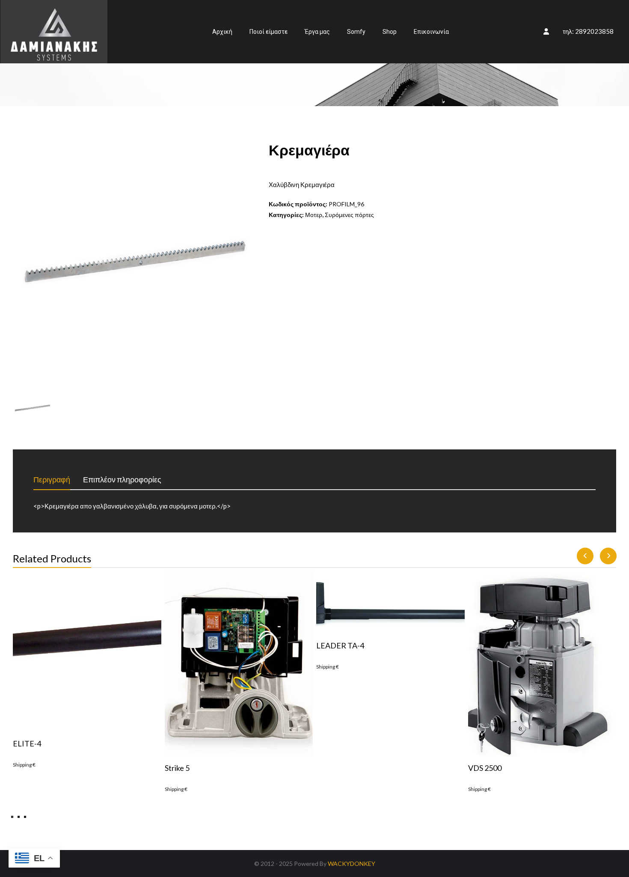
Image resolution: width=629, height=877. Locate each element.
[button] (12, 817)
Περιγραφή (51, 479)
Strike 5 (177, 768)
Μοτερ (313, 214)
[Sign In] (546, 31)
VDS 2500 (484, 768)
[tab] (58, 479)
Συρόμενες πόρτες (349, 214)
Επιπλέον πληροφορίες (122, 479)
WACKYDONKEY (351, 863)
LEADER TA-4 (340, 645)
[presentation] (585, 556)
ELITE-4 (27, 743)
